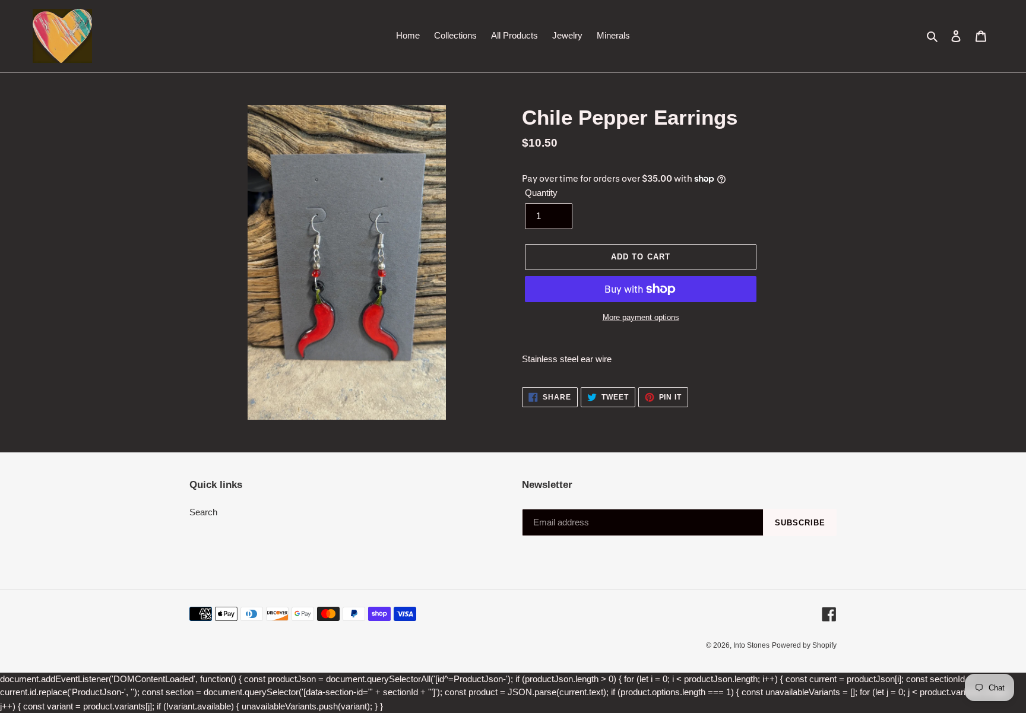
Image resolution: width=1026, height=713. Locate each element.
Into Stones (751, 645)
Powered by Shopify (804, 645)
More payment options (641, 317)
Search (203, 512)
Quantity (541, 193)
